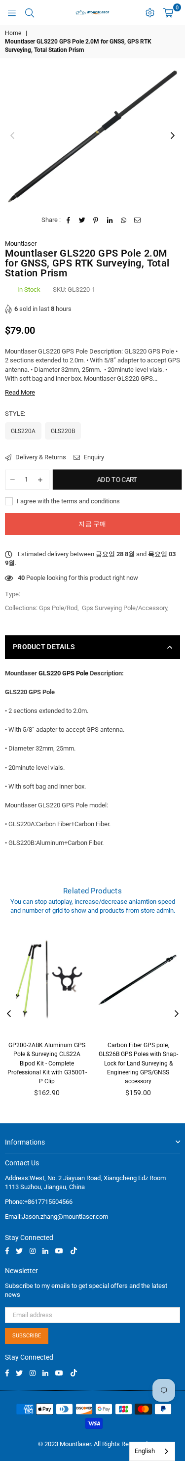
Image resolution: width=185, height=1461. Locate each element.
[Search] (29, 12)
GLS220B (63, 431)
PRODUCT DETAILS (44, 647)
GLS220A (23, 431)
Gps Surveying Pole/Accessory (124, 608)
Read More (20, 392)
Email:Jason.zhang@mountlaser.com (56, 1216)
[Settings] (150, 12)
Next (172, 136)
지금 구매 (92, 524)
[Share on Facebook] (68, 220)
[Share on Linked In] (109, 220)
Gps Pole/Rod (58, 608)
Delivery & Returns (40, 457)
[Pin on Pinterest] (96, 220)
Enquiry (93, 457)
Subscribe (26, 1335)
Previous (12, 136)
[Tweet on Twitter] (82, 220)
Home (13, 33)
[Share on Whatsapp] (123, 220)
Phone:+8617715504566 (39, 1201)
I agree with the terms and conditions (67, 501)
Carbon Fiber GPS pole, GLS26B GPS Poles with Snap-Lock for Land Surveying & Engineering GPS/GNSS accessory (138, 1063)
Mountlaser (21, 243)
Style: (16, 413)
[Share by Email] (137, 220)
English (145, 1451)
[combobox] (152, 1451)
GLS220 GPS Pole (63, 673)
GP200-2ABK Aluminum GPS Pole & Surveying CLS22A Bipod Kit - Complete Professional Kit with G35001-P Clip (47, 1063)
